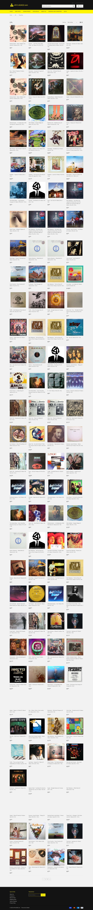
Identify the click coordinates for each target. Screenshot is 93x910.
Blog (65, 11)
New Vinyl (18, 11)
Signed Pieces (26, 11)
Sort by (64, 22)
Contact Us (12, 896)
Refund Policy (13, 897)
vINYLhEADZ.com (16, 907)
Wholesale (36, 11)
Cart (81, 6)
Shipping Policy (13, 899)
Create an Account (79, 2)
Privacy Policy (13, 903)
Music (11, 11)
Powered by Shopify (25, 907)
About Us (43, 11)
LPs (15, 15)
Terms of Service (13, 901)
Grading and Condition (55, 11)
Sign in (73, 2)
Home (11, 15)
